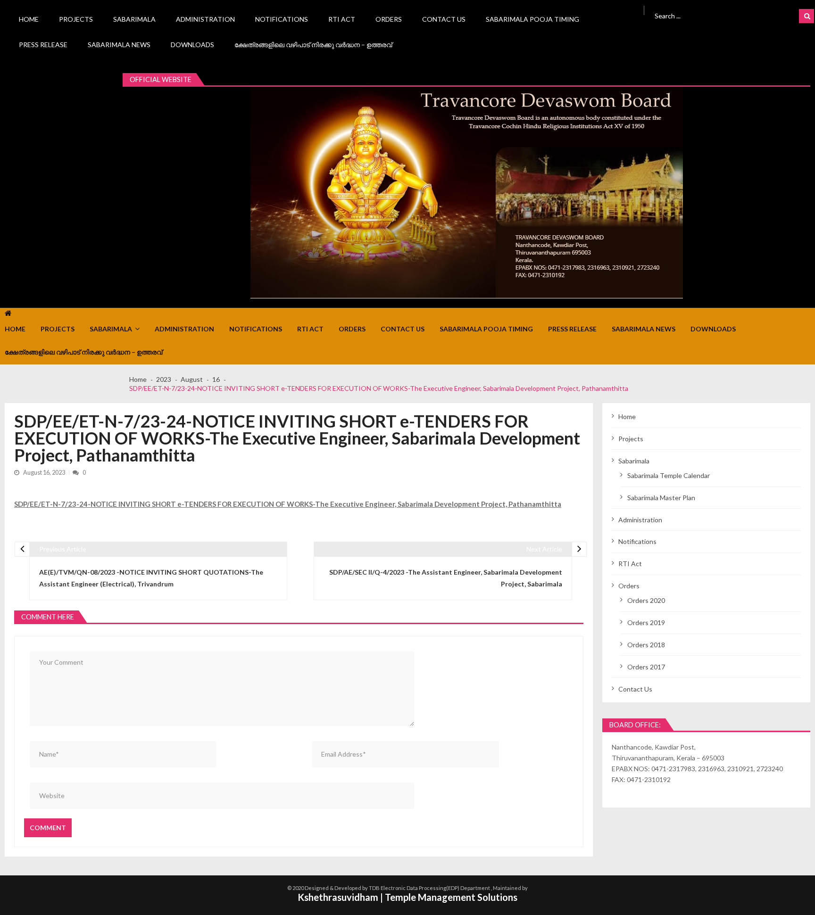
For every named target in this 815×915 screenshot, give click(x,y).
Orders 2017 (646, 667)
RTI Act (341, 19)
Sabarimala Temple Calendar (668, 475)
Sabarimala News (119, 45)
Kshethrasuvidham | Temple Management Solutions (407, 897)
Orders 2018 (646, 645)
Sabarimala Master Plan (661, 498)
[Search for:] (711, 14)
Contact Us (444, 19)
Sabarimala (134, 19)
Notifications (281, 19)
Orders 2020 (646, 600)
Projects (76, 19)
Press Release (43, 45)
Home (29, 19)
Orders (388, 19)
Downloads (192, 45)
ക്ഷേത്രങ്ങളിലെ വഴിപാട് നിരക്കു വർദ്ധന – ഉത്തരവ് (313, 45)
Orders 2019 (646, 622)
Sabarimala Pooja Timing (532, 19)
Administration (205, 19)
